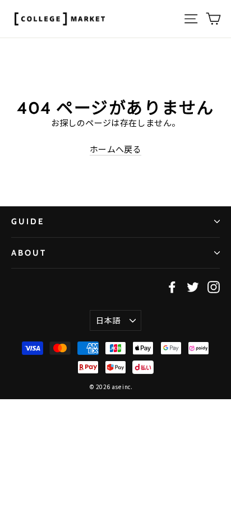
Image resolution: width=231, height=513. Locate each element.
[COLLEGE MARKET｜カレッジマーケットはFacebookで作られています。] (172, 286)
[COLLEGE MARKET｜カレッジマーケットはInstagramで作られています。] (213, 286)
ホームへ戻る (115, 149)
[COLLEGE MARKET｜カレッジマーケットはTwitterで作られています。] (193, 286)
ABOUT (29, 253)
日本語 (108, 320)
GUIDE (27, 221)
